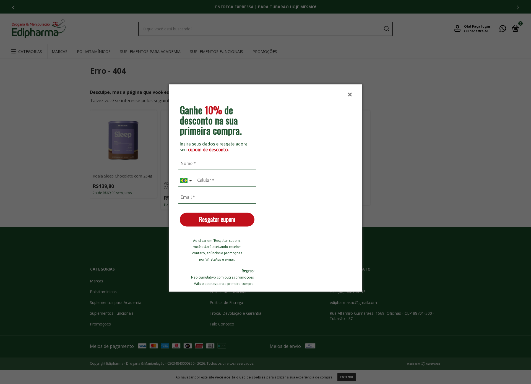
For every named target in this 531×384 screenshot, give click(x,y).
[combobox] (186, 180)
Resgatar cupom (217, 219)
